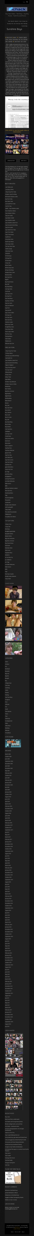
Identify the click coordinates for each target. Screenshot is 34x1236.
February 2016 (8, 867)
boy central (8, 410)
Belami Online (8, 536)
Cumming (7, 687)
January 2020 (8, 792)
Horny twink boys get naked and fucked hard (16, 1137)
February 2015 (8, 896)
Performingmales (9, 497)
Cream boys (8, 436)
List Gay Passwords (10, 478)
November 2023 (9, 763)
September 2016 (9, 851)
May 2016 (7, 860)
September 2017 (9, 830)
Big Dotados (8, 393)
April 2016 (7, 863)
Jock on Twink (17, 41)
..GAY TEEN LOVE (9, 187)
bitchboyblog (8, 398)
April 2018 (7, 818)
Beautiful (12, 21)
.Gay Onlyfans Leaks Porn (11, 222)
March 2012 (8, 979)
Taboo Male (8, 509)
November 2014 (9, 903)
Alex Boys (7, 529)
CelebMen (7, 431)
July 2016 (7, 856)
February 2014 (8, 924)
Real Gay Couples (9, 574)
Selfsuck (7, 704)
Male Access (8, 483)
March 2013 (8, 950)
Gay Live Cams (8, 303)
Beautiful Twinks (9, 533)
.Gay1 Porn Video (9, 232)
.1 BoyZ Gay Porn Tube (10, 192)
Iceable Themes (17, 1228)
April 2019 (7, 801)
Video (22, 23)
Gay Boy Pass (8, 448)
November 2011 (9, 988)
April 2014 (7, 920)
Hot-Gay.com (8, 315)
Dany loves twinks (9, 438)
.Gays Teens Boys (9, 234)
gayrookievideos (9, 467)
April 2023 (7, 766)
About (16, 1192)
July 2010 (7, 1026)
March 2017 (8, 837)
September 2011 (9, 993)
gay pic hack (8, 452)
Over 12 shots (13, 1199)
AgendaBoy (8, 379)
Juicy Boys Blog (8, 474)
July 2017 (7, 832)
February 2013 (8, 953)
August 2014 (8, 910)
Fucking (23, 21)
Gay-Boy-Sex (8, 464)
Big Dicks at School (9, 391)
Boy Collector (8, 412)
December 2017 (9, 825)
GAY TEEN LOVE (8, 457)
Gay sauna (7, 1153)
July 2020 (7, 787)
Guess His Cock (9, 469)
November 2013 (9, 931)
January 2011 (8, 1012)
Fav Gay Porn (8, 296)
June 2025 (7, 759)
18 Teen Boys (8, 260)
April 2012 (7, 976)
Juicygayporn (8, 476)
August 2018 (8, 813)
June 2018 (7, 815)
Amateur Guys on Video (11, 384)
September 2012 (9, 965)
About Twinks (8, 265)
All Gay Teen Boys (9, 270)
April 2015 (7, 891)
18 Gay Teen (8, 374)
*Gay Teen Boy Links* (10, 367)
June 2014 (7, 915)
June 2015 (7, 886)
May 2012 (7, 974)
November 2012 (9, 960)
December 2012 (9, 957)
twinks (24, 41)
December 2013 (9, 929)
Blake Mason (8, 400)
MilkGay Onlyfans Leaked (11, 488)
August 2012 (8, 967)
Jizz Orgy (7, 471)
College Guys (8, 683)
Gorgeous (7, 699)
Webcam (7, 730)
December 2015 (9, 872)
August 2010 (8, 1024)
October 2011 (8, 991)
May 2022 (7, 770)
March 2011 (8, 1007)
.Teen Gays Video (9, 244)
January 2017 (8, 841)
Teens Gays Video (9, 331)
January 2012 (8, 983)
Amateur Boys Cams (10, 272)
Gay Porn (7, 308)
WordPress (17, 1227)
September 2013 (9, 936)
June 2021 (7, 777)
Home (9, 21)
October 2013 (8, 934)
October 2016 (8, 849)
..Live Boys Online (9, 189)
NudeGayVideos (9, 493)
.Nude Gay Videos (9, 241)
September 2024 (9, 761)
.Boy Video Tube (9, 201)
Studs (6, 709)
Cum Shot (7, 685)
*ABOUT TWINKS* (9, 365)
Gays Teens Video (9, 312)
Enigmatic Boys (8, 552)
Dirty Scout (7, 550)
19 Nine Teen (8, 524)
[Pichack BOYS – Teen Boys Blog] (17, 8)
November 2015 (9, 875)
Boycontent (8, 426)
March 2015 (8, 894)
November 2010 (9, 1017)
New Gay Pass (8, 319)
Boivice (7, 403)
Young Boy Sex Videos (10, 516)
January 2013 (8, 955)
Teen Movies (8, 711)
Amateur (7, 664)
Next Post (23, 160)
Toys (6, 716)
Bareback (7, 668)
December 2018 (9, 808)
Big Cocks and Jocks (9, 538)
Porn (12, 23)
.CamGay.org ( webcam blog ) (12, 355)
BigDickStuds (8, 396)
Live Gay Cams (8, 317)
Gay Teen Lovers (9, 460)
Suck (22, 41)
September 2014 (9, 908)
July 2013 (7, 941)
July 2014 (7, 912)
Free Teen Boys (9, 298)
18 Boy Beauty (8, 372)
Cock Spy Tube (8, 289)
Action (6, 661)
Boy (6, 680)
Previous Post (11, 160)
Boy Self (7, 284)
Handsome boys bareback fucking (13, 1144)
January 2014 (8, 927)
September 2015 (9, 879)
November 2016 (9, 846)
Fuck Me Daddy (8, 1160)
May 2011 (7, 1002)
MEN (6, 486)
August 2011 (8, 995)
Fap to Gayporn (9, 445)
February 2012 (8, 981)
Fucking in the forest (10, 1158)
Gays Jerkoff (8, 310)
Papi (6, 495)
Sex (14, 23)
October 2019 (8, 794)
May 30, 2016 (9, 37)
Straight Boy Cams (9, 327)
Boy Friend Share (9, 282)
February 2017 (8, 839)
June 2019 (7, 799)
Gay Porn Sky (8, 455)
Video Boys (25, 23)
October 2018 (8, 811)
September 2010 (9, 1021)
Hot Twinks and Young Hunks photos (14, 1121)
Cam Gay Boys (8, 429)
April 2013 (7, 948)
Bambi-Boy (7, 386)
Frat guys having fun (10, 1162)
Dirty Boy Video (8, 548)
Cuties (20, 21)
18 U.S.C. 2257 (17, 1231)
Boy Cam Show (8, 407)
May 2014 (7, 917)
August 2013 (8, 938)
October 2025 (8, 756)
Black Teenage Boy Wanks (17, 1197)
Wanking (7, 728)
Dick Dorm (7, 441)
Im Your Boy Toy (9, 557)
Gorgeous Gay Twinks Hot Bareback (13, 1147)
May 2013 (7, 946)
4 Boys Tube (8, 377)
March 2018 (8, 820)
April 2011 (7, 1005)
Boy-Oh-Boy (8, 424)
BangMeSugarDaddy (10, 531)
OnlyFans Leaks (9, 322)
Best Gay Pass (8, 277)
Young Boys (8, 732)
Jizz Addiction (8, 559)
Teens (6, 713)
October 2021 (8, 775)
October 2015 (8, 877)
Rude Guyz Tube (9, 324)
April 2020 (7, 789)
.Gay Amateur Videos (10, 213)
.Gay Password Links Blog (11, 225)
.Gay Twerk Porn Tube (10, 229)
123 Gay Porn (8, 258)
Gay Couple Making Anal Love (12, 1135)
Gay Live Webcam (9, 305)
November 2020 (9, 785)
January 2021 (8, 782)
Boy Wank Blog (8, 286)
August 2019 (8, 796)
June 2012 (7, 972)
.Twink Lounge (8, 248)
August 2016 (8, 853)
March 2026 (8, 754)
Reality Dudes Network (10, 504)
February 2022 (8, 773)
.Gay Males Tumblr (9, 218)
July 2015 (7, 884)
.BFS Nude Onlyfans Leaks (11, 196)
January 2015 (8, 898)
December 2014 (9, 901)
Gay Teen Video (9, 462)
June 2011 (7, 1000)
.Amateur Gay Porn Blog (11, 194)
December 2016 (9, 844)
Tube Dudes (8, 338)
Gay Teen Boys (15, 39)
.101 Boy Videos (9, 353)
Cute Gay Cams (8, 293)
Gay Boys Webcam (9, 450)
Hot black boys (14, 1190)
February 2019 (8, 806)
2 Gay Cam (7, 263)
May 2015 (7, 889)
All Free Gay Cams (9, 267)
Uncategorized (8, 721)
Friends (7, 692)
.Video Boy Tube (9, 251)
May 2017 (7, 834)
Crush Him (7, 291)
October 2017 (8, 827)
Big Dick (16, 21)
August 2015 (8, 882)
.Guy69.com (8, 237)
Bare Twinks (8, 388)
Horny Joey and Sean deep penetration (14, 1142)
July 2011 (7, 998)
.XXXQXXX (7, 253)
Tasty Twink (8, 578)
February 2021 (8, 780)
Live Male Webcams (10, 481)
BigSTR (6, 279)
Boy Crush (7, 415)
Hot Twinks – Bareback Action (12, 1126)
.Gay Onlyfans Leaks (10, 220)
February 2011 (8, 1010)
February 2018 (8, 822)
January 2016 (8, 870)
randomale (7, 502)
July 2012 (7, 969)
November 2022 (9, 768)
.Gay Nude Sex (8, 358)
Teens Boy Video (9, 329)
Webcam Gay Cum (9, 343)
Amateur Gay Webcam (10, 381)
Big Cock (7, 673)
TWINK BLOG (8, 341)
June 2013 (7, 943)
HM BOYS (7, 555)
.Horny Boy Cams (9, 239)
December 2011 (9, 986)
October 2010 (8, 1019)
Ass (6, 666)
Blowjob (7, 678)
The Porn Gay (8, 334)
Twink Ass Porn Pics (10, 1132)
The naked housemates (11, 512)
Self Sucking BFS (9, 507)
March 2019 (8, 804)
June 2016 (7, 858)
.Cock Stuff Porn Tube (10, 203)
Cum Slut (7, 1165)
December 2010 (9, 1014)
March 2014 (8, 922)
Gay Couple (8, 1155)
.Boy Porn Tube (8, 199)
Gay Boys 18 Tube (9, 300)
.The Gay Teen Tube (10, 246)
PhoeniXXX (7, 500)
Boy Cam (7, 405)
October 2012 (8, 962)
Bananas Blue (8, 274)
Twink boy (18, 23)
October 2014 (8, 905)
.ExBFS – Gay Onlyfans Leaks (12, 208)
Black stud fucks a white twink (12, 1119)
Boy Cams (7, 1117)
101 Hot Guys (8, 255)
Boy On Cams (8, 417)
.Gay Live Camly (9, 215)
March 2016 (8, 865)
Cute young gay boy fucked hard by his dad (15, 1139)
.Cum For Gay (8, 206)
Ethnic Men (7, 443)
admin (15, 37)
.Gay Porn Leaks (9, 227)
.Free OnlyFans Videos (10, 211)
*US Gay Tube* (8, 370)
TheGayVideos (8, 336)
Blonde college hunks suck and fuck (13, 1124)
